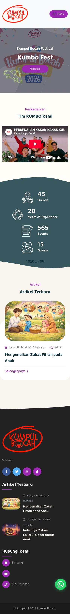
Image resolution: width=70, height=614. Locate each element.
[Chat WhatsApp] (60, 584)
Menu (60, 14)
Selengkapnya (15, 371)
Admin (58, 347)
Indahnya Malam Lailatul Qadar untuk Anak (38, 535)
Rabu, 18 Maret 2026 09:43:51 (27, 347)
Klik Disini (35, 69)
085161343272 (20, 584)
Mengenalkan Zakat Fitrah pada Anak (34, 357)
